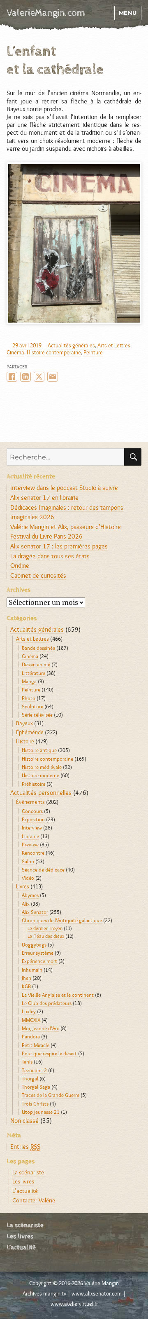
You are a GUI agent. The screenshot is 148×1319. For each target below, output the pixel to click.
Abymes (30, 895)
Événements (30, 802)
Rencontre (33, 852)
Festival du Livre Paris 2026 (46, 536)
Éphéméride (30, 732)
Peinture (93, 352)
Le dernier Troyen (45, 928)
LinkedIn (25, 377)
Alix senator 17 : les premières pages (59, 546)
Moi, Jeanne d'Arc (40, 1028)
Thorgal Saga (36, 1086)
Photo (28, 698)
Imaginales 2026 (32, 517)
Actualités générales (71, 345)
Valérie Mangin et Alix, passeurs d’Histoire (65, 527)
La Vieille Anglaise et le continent (58, 994)
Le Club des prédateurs (47, 1003)
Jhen (26, 978)
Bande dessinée (38, 647)
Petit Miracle (35, 1045)
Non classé (24, 1121)
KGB (26, 986)
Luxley (29, 1011)
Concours (32, 811)
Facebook (12, 377)
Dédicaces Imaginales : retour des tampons (66, 507)
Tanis (27, 1061)
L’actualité (25, 1191)
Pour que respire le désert (49, 1053)
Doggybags (34, 944)
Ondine (19, 565)
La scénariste (28, 1172)
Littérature (33, 673)
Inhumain (32, 969)
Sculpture (32, 706)
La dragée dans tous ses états (50, 556)
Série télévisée (37, 714)
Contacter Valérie (33, 1200)
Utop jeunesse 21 (41, 1111)
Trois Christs (35, 1103)
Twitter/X (39, 377)
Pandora (31, 1036)
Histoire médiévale (42, 767)
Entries (25, 1146)
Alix (26, 903)
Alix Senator (35, 912)
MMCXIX (31, 1020)
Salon (28, 861)
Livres (22, 886)
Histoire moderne (40, 775)
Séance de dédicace (43, 869)
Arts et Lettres (113, 345)
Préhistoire (33, 783)
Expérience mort (39, 961)
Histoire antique (39, 750)
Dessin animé (36, 664)
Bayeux (24, 723)
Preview (30, 844)
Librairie (30, 836)
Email (52, 377)
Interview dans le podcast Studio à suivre (64, 488)
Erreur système (37, 952)
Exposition (33, 819)
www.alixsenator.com (97, 1293)
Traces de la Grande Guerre (50, 1095)
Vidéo (28, 877)
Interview (32, 827)
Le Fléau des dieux (46, 936)
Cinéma (15, 352)
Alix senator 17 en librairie (44, 497)
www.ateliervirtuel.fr (74, 1303)
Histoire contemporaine (54, 352)
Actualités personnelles (41, 793)
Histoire (25, 741)
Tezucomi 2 (34, 1070)
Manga (29, 681)
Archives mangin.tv (44, 1293)
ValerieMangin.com (46, 13)
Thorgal (30, 1078)
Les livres (23, 1181)
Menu (128, 12)
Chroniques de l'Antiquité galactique (62, 920)
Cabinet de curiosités (38, 575)
